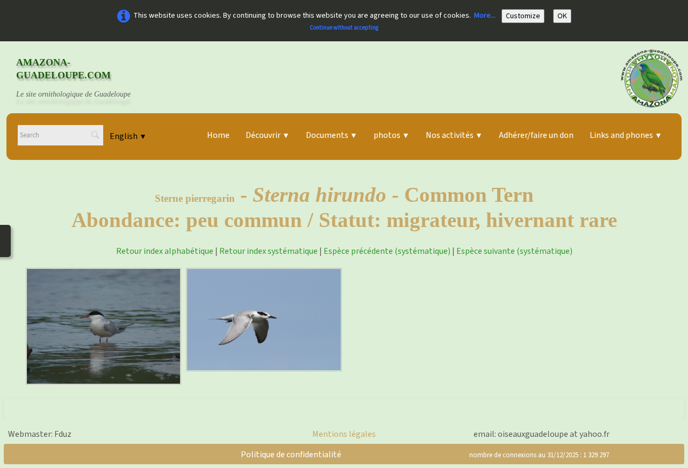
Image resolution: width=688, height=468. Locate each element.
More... (485, 15)
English (128, 136)
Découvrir (268, 135)
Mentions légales (344, 434)
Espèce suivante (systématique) (514, 251)
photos (392, 135)
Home (218, 135)
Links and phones (626, 135)
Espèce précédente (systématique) (387, 251)
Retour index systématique (268, 251)
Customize (523, 16)
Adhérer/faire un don (536, 135)
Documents (331, 135)
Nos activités (454, 135)
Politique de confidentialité (291, 454)
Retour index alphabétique (164, 251)
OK (562, 16)
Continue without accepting (344, 28)
